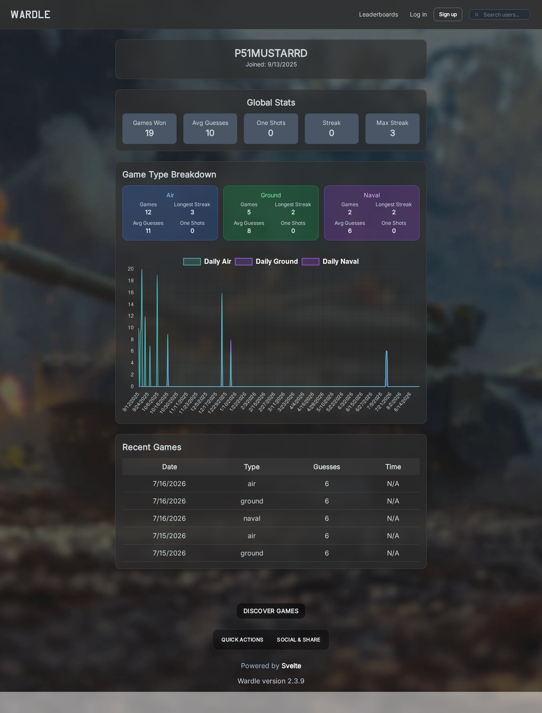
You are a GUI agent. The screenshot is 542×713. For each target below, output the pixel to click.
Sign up (448, 14)
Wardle (30, 14)
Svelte (291, 665)
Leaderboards (378, 14)
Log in (418, 14)
